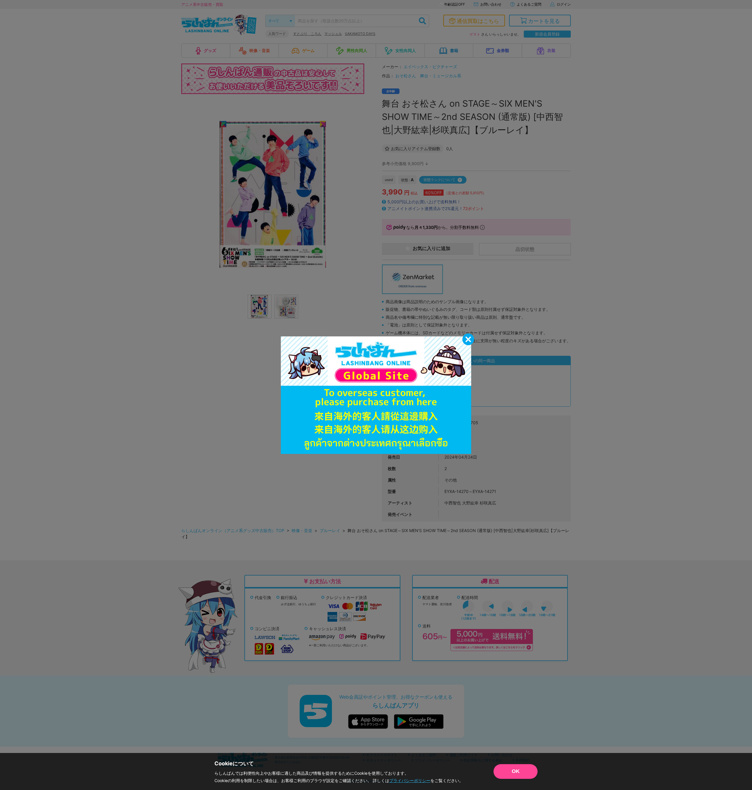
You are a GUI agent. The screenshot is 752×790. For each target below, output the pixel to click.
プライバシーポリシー (409, 780)
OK (516, 771)
